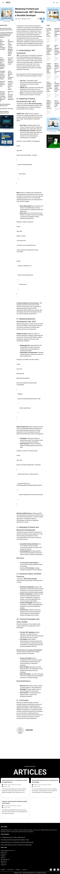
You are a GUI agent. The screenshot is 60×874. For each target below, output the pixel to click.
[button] (53, 2)
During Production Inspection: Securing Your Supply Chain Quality (49, 86)
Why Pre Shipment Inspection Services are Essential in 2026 (57, 68)
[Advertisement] (30, 747)
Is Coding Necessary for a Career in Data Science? (13, 837)
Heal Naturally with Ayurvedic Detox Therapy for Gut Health (3, 44)
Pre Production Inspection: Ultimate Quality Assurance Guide (57, 86)
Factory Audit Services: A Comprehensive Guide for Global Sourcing (50, 50)
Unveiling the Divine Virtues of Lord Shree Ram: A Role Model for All (3, 96)
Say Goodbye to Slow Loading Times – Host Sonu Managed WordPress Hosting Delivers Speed (10, 47)
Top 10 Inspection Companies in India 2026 (57, 103)
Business (6, 784)
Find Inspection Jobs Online (6, 108)
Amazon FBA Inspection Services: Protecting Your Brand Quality (57, 50)
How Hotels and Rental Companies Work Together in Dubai (15, 839)
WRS (8, 2)
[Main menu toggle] (2, 2)
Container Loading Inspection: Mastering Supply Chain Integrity (49, 68)
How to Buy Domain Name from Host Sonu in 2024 (10, 61)
